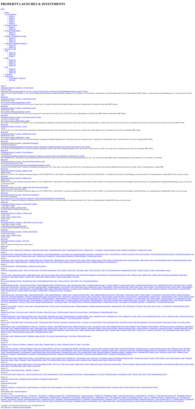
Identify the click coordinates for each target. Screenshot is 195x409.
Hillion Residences (112, 374)
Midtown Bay (146, 275)
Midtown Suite (136, 275)
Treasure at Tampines (19, 344)
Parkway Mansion (81, 328)
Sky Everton (65, 254)
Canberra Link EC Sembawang (60, 397)
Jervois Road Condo (54, 296)
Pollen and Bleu (24, 300)
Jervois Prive (96, 296)
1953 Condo (74, 281)
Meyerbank (4, 328)
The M (62, 275)
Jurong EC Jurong (48, 401)
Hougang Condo (177, 348)
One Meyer (42, 326)
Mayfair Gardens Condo (143, 364)
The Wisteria (86, 387)
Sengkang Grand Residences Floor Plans (70, 354)
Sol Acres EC (33, 395)
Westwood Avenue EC (147, 399)
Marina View (89, 250)
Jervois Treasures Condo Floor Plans (113, 296)
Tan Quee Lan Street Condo (50, 275)
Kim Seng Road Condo (121, 287)
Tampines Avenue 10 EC (57, 395)
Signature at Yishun (110, 395)
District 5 (12, 56)
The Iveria (23, 287)
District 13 (12, 40)
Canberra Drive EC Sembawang (183, 399)
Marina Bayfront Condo (40, 250)
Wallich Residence (80, 256)
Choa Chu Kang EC (19, 401)
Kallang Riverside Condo (109, 312)
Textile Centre (29, 277)
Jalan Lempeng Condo (163, 270)
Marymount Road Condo (9, 358)
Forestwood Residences (127, 348)
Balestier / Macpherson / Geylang (15, 36)
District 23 (12, 52)
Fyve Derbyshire (166, 306)
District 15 (12, 69)
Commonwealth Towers (83, 262)
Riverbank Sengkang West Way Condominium (151, 350)
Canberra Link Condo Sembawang (51, 387)
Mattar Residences (70, 316)
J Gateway (35, 370)
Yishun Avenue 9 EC (88, 397)
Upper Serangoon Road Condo (27, 316)
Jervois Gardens (145, 295)
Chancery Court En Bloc (9, 306)
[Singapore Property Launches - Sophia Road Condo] (18, 108)
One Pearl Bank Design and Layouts (162, 254)
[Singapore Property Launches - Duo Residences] (17, 152)
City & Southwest (10, 14)
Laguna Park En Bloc (166, 328)
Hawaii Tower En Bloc (109, 328)
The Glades (72, 336)
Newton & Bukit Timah (12, 31)
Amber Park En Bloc (94, 328)
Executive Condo (10, 49)
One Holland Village (61, 302)
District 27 (12, 63)
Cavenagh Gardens (112, 285)
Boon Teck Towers (50, 312)
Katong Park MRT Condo (39, 330)
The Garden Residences (64, 350)
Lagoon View (141, 330)
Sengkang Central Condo (168, 352)
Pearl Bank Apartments (182, 254)
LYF (80, 281)
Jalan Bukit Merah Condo (162, 260)
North (7, 58)
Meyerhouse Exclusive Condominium (172, 326)
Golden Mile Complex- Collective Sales (13, 207)
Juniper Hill (4, 296)
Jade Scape (94, 358)
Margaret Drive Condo (61, 260)
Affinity (29, 350)
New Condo (77, 350)
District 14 (12, 41)
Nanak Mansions (153, 326)
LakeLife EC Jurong (34, 401)
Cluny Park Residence (126, 298)
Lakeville (28, 370)
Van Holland (123, 302)
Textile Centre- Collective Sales (11, 217)
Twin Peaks (67, 290)
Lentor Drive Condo (114, 360)
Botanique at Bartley (118, 352)
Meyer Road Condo (12, 330)
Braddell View (71, 358)
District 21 (12, 34)
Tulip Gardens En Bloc (36, 295)
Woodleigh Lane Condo (55, 316)
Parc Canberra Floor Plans (107, 401)
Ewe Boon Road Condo (76, 298)
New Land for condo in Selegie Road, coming (15, 102)
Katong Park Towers (72, 330)
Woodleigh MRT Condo (85, 316)
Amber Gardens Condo (87, 330)
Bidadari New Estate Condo (132, 316)
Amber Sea (34, 326)
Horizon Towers (11, 290)
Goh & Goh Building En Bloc (42, 364)
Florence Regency (48, 348)
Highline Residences (98, 262)
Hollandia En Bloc (166, 300)
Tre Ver (164, 316)
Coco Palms (85, 344)
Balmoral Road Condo (39, 296)
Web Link (12, 80)
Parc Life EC (5, 395)
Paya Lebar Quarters (155, 322)
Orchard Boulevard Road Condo (146, 285)
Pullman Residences (82, 306)
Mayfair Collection (128, 364)
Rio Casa (58, 348)
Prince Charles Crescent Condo (96, 260)
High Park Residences (54, 352)
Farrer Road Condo (21, 295)
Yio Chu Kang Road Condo (176, 350)
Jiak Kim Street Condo (162, 287)
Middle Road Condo (72, 275)
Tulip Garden (120, 295)
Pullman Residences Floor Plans (100, 306)
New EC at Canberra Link (39, 397)
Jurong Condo (5, 370)
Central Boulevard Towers (75, 250)
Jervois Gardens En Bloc (186, 296)
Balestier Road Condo (8, 312)
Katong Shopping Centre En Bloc (24, 332)
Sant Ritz (86, 318)
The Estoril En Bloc (153, 300)
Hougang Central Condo (163, 348)
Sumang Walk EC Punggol (125, 401)
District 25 (12, 60)
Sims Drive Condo (126, 322)
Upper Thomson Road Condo (36, 360)
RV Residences (85, 300)
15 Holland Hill (150, 302)
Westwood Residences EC (32, 399)
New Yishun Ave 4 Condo (72, 387)
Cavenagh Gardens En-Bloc (96, 285)
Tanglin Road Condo (132, 295)
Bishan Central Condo (100, 360)
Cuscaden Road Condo (142, 298)
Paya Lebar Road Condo (111, 322)
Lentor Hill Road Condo (42, 358)
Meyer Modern (142, 326)
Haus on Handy (149, 287)
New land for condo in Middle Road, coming (15, 121)
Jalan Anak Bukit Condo (9, 364)
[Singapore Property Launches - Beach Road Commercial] (20, 195)
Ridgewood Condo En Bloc (112, 364)
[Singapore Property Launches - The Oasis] (15, 241)
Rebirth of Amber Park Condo (23, 328)
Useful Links (9, 76)
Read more (4, 97)
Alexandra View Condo (77, 260)
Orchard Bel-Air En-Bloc (28, 285)
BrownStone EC (7, 401)
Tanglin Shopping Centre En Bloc (149, 296)
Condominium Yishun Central (100, 387)
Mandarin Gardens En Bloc (36, 336)
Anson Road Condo (13, 256)
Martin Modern (107, 287)
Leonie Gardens (23, 290)
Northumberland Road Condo (47, 281)
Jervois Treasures (131, 296)
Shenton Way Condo (145, 250)
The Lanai (101, 374)
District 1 (12, 16)
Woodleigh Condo (100, 316)
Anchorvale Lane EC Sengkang (52, 399)
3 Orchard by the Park (55, 290)
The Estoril (141, 300)
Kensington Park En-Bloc (70, 348)
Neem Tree (32, 312)
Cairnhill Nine (42, 290)
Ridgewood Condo (96, 364)
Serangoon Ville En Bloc (111, 348)
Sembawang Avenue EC (12, 397)
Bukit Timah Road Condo (93, 298)
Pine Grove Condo (68, 364)
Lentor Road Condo (73, 360)
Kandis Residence (21, 391)
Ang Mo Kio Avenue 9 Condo (144, 358)
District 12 (12, 38)
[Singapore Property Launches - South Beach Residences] (20, 143)
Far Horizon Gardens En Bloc (123, 358)
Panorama (23, 360)
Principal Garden (133, 260)
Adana (16, 360)
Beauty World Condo (24, 364)
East (6, 67)
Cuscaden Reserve (167, 298)
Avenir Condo (13, 289)
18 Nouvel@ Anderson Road (112, 300)
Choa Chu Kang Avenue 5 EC (166, 395)
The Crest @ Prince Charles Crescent (62, 262)
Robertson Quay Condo (62, 285)
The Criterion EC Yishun (118, 397)
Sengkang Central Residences (18, 354)
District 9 (12, 27)
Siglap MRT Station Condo (63, 326)
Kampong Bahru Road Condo (181, 260)
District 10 (12, 29)
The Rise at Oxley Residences (80, 289)
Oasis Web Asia (6, 407)
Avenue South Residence (52, 254)
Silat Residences (38, 254)
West (6, 51)
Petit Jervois (66, 296)
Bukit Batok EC (142, 395)
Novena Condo (55, 306)
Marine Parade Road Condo (82, 326)
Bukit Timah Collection (110, 298)
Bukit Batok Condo (125, 374)
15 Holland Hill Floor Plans (165, 302)
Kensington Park (85, 348)
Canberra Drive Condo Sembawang (27, 387)
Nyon (11, 328)
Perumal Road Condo (30, 281)
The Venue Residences (75, 318)
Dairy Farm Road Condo (34, 374)
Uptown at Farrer (63, 281)
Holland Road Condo (130, 300)
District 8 (12, 23)
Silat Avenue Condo (146, 260)
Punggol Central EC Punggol (174, 401)
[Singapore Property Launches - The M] (14, 126)
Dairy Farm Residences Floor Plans (71, 374)
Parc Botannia (25, 352)
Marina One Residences (129, 250)
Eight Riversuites (63, 312)
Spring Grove (21, 298)
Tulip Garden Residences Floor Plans (102, 295)
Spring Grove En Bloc (9, 298)
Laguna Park (153, 328)
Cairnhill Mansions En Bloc (10, 285)
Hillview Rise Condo (139, 374)
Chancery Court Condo (25, 306)
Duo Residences (102, 275)
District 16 (12, 71)
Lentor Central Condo (58, 358)
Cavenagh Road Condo (126, 285)
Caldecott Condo (86, 360)
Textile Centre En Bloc (64, 277)
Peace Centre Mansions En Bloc (11, 281)
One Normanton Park (113, 270)
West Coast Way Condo (97, 270)
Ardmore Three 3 (59, 300)
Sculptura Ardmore (73, 300)
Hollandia (188, 300)
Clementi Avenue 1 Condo (145, 270)
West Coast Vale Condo (31, 270)
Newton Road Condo (68, 306)
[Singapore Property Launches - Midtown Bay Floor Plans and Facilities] (24, 187)
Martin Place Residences (62, 289)
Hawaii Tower (24, 330)
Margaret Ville (48, 260)
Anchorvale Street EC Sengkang (101, 399)
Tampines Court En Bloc (35, 344)
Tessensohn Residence (90, 281)
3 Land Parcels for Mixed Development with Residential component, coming (25, 165)
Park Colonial (42, 316)
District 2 (12, 18)
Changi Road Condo (45, 322)
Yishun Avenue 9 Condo (132, 387)
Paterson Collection (160, 289)
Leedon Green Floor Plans (81, 295)
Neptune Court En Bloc (128, 330)
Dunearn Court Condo (143, 306)
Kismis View (21, 374)
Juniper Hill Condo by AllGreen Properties (176, 295)
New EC (147, 397)
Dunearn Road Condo (119, 306)
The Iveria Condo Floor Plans (37, 287)
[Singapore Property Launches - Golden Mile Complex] (19, 204)
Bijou (86, 270)
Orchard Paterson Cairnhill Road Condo (104, 289)
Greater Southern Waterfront (64, 256)
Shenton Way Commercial (22, 250)
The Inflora (4, 340)
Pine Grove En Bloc (33, 366)
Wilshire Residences (48, 298)
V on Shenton (98, 250)
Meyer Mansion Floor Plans (116, 326)
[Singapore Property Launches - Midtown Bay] (16, 178)
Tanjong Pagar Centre (94, 256)
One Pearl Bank (114, 254)
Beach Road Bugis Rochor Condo (120, 275)
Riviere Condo (175, 287)
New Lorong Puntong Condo (175, 358)
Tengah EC (151, 395)
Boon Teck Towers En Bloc (79, 312)
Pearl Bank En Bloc (7, 254)
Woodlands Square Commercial (29, 379)
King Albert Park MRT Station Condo (176, 364)
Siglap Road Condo (7, 336)
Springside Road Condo (8, 383)
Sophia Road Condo (33, 275)
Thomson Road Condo (41, 306)
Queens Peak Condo (21, 260)
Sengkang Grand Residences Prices (120, 354)
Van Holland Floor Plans (136, 302)
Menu (3, 9)
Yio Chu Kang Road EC (135, 397)
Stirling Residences (21, 262)
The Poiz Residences (59, 318)
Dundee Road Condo (36, 260)
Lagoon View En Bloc (154, 330)
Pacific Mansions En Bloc (45, 285)
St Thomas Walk (172, 289)
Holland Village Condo (110, 302)
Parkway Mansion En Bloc (127, 328)
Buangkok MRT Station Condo (148, 352)
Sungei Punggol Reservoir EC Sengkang (77, 399)
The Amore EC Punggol (15, 399)
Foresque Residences (90, 374)
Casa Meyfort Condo (99, 326)
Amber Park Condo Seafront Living (45, 328)
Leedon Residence (36, 300)
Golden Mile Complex (17, 277)
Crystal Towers (156, 295)
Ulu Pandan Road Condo (18, 366)
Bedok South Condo (84, 336)
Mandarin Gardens (21, 336)
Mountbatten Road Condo (44, 332)
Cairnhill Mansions (54, 287)
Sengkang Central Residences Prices (96, 354)
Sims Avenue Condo (31, 322)
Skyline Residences (22, 266)
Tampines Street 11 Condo (52, 344)
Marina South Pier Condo (112, 250)
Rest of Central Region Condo (117, 260)
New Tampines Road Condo (87, 352)
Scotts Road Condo (179, 285)
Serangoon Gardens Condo (91, 350)
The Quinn (34, 318)
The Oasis (76, 277)
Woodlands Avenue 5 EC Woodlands (85, 401)
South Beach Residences (88, 275)
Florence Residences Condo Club (30, 348)
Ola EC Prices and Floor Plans (129, 399)
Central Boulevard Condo (57, 250)
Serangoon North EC (157, 397)
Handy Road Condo (136, 287)
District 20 (12, 47)
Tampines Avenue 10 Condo (71, 344)
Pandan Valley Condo (82, 364)
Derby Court (156, 306)
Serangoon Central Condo (109, 350)
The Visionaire (25, 397)
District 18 (12, 72)
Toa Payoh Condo (22, 312)
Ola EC (115, 399)
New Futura (33, 290)
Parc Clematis (61, 270)
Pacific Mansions (24, 289)
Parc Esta (56, 322)
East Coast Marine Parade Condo (173, 330)
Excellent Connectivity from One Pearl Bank (135, 254)
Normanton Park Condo (128, 270)
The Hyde (28, 296)
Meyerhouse (189, 326)
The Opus (70, 328)
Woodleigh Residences (8, 316)
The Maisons (26, 318)
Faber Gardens (160, 358)
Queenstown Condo (7, 260)
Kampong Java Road (7, 308)
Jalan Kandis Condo (7, 391)
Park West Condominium (48, 270)
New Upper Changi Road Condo (57, 336)
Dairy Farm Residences (50, 374)
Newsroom (8, 74)
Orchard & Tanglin (11, 25)
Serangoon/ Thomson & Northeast (16, 43)
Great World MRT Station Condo (42, 289)
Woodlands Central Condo (48, 379)
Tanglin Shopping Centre (169, 296)
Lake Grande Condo (17, 370)
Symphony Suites (117, 387)
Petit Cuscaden (155, 298)
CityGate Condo (6, 275)
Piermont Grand (140, 401)
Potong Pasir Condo (14, 318)
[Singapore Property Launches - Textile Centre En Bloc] (19, 231)
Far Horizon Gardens (106, 358)
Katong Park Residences (56, 330)
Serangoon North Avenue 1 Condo (45, 350)
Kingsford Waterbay (103, 352)
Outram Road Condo (101, 254)
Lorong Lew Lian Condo (127, 350)
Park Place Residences (140, 322)
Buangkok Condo (131, 352)
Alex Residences (111, 262)
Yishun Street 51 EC (102, 397)
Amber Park (62, 328)
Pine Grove (56, 364)
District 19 (12, 45)
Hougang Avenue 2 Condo (145, 348)
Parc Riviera (71, 270)
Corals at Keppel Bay (8, 266)
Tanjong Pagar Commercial (45, 256)
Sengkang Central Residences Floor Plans (42, 354)
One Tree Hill (65, 287)
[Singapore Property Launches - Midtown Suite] (16, 171)
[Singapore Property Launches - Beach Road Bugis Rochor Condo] (23, 161)
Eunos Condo (5, 322)
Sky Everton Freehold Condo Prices (82, 254)
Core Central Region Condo (127, 289)
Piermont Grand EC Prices (154, 401)
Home (7, 12)
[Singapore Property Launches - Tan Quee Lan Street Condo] (21, 117)
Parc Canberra (75, 397)
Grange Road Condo (7, 295)
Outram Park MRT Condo (23, 254)
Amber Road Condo (102, 330)
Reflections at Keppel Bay (37, 266)
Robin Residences (96, 300)
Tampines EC (99, 395)
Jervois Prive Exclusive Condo (81, 296)
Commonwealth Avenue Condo (39, 262)
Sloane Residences (62, 298)
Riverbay (40, 312)
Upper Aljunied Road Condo (151, 316)
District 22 (12, 54)
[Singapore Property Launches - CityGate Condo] (17, 88)
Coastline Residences (23, 326)
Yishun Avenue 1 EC (172, 397)
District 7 (12, 21)
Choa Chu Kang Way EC (163, 399)
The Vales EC (42, 395)
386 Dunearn (131, 306)
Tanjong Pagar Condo (28, 256)
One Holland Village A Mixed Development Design (85, 302)
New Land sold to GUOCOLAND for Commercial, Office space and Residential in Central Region (33, 198)
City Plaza (85, 322)
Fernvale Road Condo (38, 352)
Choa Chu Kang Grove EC (127, 395)
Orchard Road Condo (165, 285)
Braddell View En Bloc (25, 358)
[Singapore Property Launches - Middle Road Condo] (18, 134)
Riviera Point (14, 287)
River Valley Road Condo (79, 287)
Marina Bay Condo (7, 250)
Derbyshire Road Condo (181, 306)
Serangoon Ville (96, 348)
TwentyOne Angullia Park (9, 302)
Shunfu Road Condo (83, 358)
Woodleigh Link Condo (114, 316)
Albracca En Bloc (142, 328)
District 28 (12, 65)
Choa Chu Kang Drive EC (19, 395)
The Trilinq (80, 270)
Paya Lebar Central (183, 322)
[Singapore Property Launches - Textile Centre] (16, 213)
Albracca (50, 326)
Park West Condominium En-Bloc (12, 270)
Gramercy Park (48, 300)
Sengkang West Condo (69, 352)
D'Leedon (22, 302)
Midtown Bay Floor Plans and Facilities (165, 275)
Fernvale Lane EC (87, 395)
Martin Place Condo (95, 287)
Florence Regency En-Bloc (9, 348)
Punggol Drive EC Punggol (63, 401)
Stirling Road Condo (7, 262)
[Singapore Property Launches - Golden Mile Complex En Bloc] (22, 222)
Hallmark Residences (34, 298)
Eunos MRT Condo (17, 322)
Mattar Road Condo (45, 318)
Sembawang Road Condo (149, 387)
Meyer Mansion (131, 326)
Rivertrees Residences (13, 352)
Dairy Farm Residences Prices (157, 374)
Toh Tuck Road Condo (8, 374)
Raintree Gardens (173, 316)
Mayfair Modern (157, 364)
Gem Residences (94, 312)
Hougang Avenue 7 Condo (17, 350)
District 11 (12, 32)
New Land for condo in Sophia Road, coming (15, 111)
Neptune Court (114, 330)
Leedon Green (66, 295)
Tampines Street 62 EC (73, 395)
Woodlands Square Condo (9, 379)
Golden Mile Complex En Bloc (45, 277)
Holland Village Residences (44, 302)
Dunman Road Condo (8, 326)
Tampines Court (6, 344)
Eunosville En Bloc (74, 322)
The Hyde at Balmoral (16, 296)
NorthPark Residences (8, 387)
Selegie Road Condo (19, 275)
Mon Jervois (30, 302)
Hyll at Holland (179, 300)
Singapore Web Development (21, 407)
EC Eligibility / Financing (17, 78)
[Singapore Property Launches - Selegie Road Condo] (18, 99)
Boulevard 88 (13, 300)
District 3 (12, 20)
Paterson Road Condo (79, 285)
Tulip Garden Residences (53, 295)
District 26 (12, 62)
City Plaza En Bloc (96, 322)
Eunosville (63, 322)
